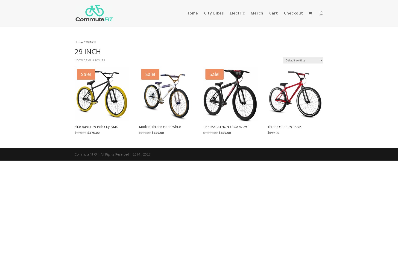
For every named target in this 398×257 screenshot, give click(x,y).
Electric (237, 14)
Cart (273, 14)
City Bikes (214, 14)
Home (192, 14)
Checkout (293, 14)
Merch (257, 14)
